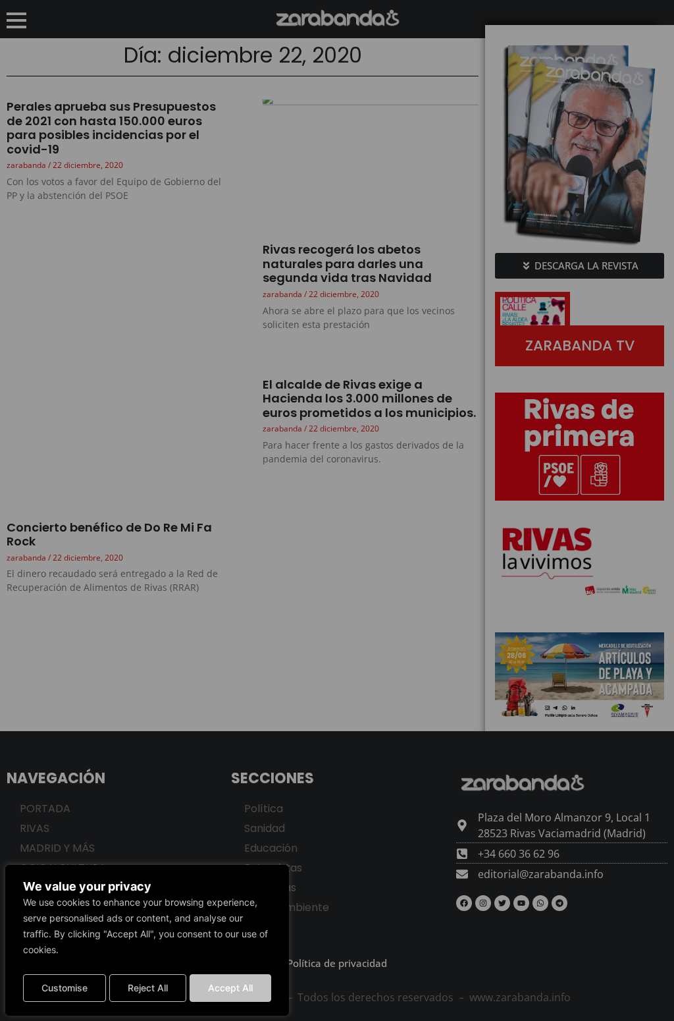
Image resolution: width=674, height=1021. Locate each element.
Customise (64, 987)
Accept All (230, 987)
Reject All (148, 987)
